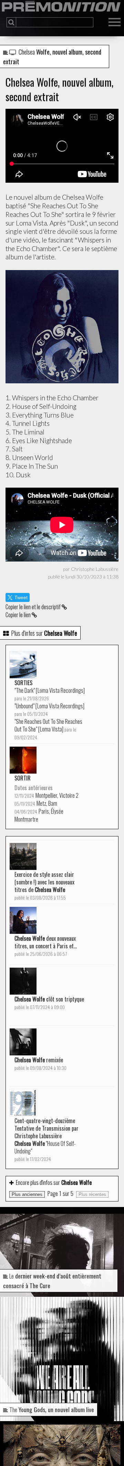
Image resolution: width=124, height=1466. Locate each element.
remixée (40, 1063)
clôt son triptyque (49, 1002)
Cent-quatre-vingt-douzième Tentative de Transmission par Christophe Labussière (46, 1139)
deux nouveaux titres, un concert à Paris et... (45, 945)
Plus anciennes (27, 1194)
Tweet (21, 597)
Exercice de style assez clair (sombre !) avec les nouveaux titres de (44, 885)
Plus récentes (92, 1194)
